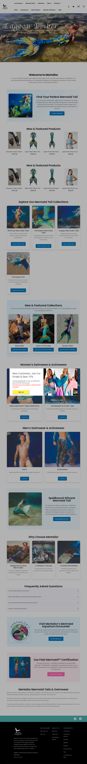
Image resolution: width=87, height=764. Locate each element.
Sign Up (21, 392)
